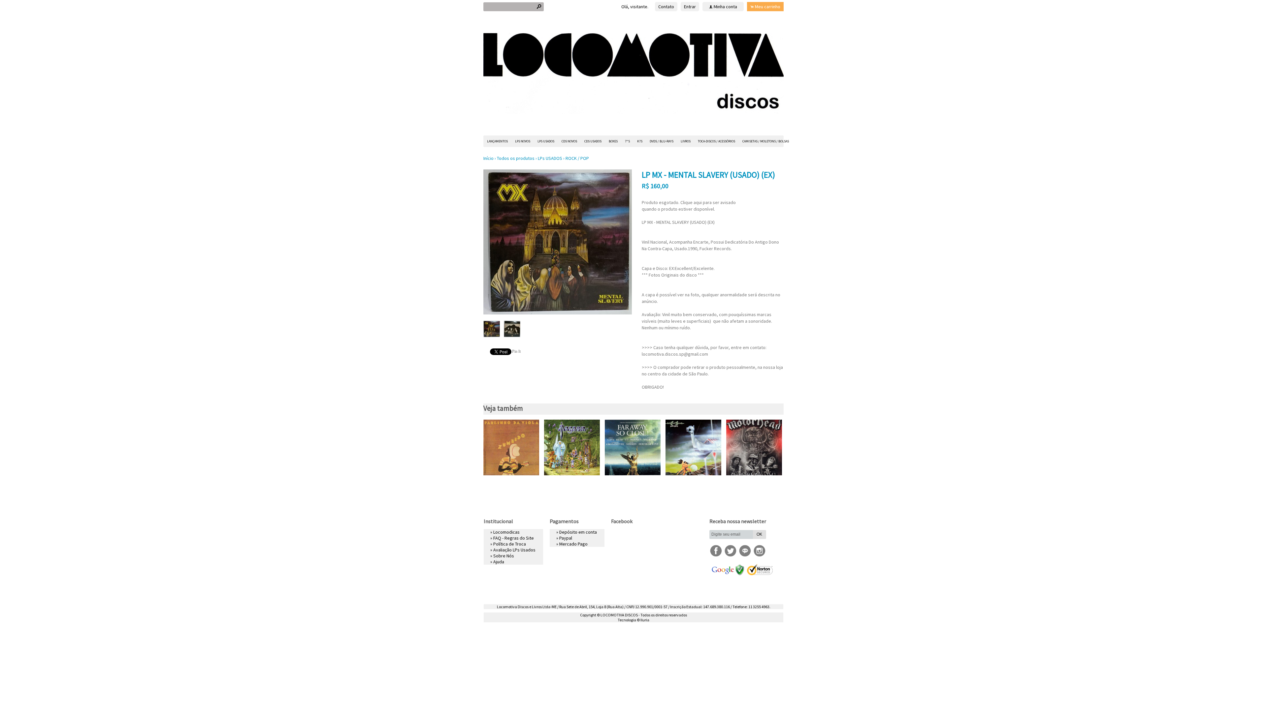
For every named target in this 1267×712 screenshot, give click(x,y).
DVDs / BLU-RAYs (661, 141)
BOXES (613, 141)
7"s (627, 141)
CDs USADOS (592, 141)
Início (488, 158)
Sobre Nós (503, 556)
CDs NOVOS (569, 141)
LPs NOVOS (522, 141)
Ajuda (498, 562)
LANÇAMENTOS (497, 141)
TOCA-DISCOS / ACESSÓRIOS (716, 141)
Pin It (516, 351)
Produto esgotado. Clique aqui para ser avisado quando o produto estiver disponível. (689, 205)
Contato (666, 7)
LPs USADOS (545, 141)
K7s (639, 141)
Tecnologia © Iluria (633, 619)
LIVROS (686, 141)
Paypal (565, 538)
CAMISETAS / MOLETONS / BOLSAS (765, 141)
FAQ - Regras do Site (513, 538)
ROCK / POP (577, 158)
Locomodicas (506, 532)
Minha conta (725, 7)
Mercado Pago (573, 544)
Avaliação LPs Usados (514, 550)
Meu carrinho (767, 7)
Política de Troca (509, 544)
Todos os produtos (516, 158)
